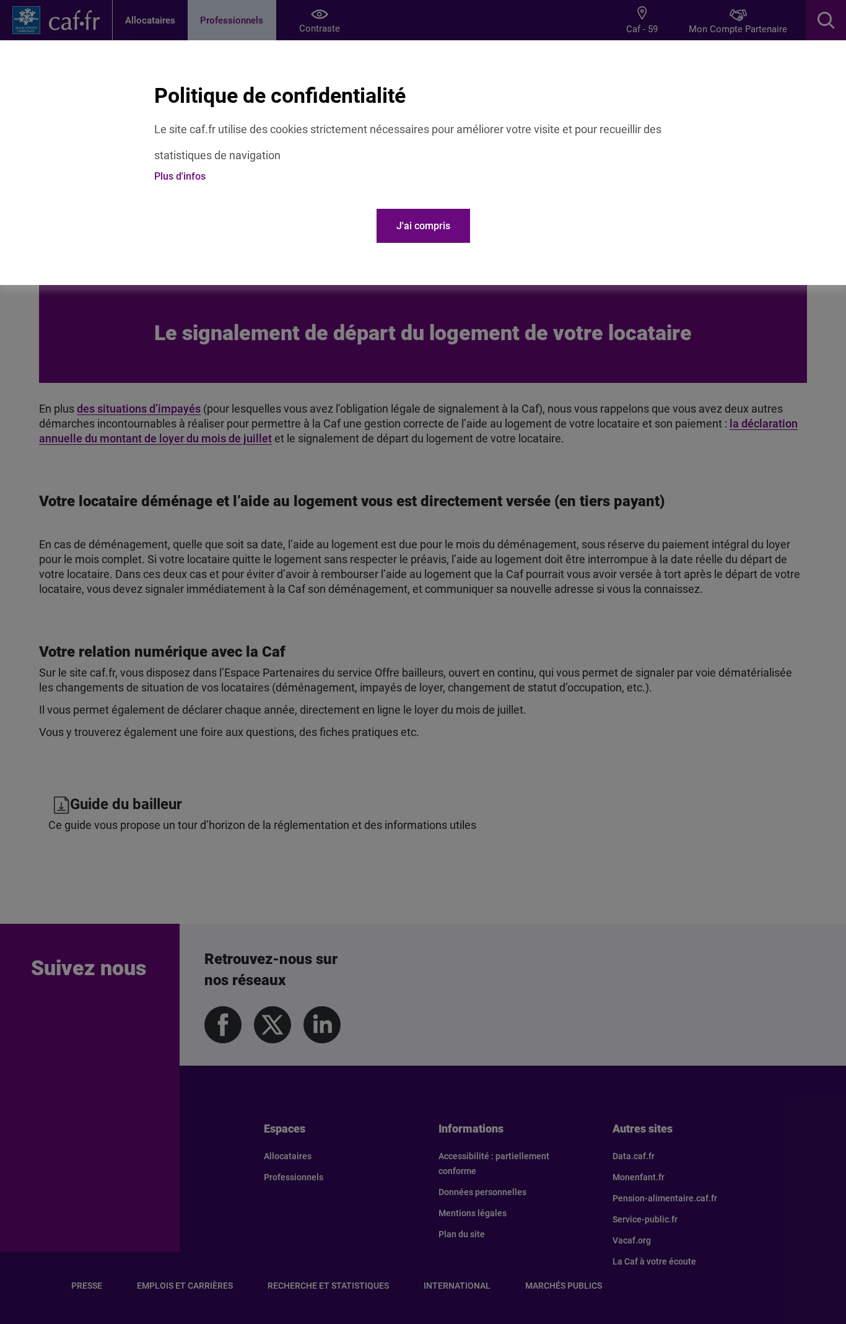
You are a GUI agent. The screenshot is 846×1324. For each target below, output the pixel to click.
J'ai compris (423, 226)
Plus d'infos (180, 176)
